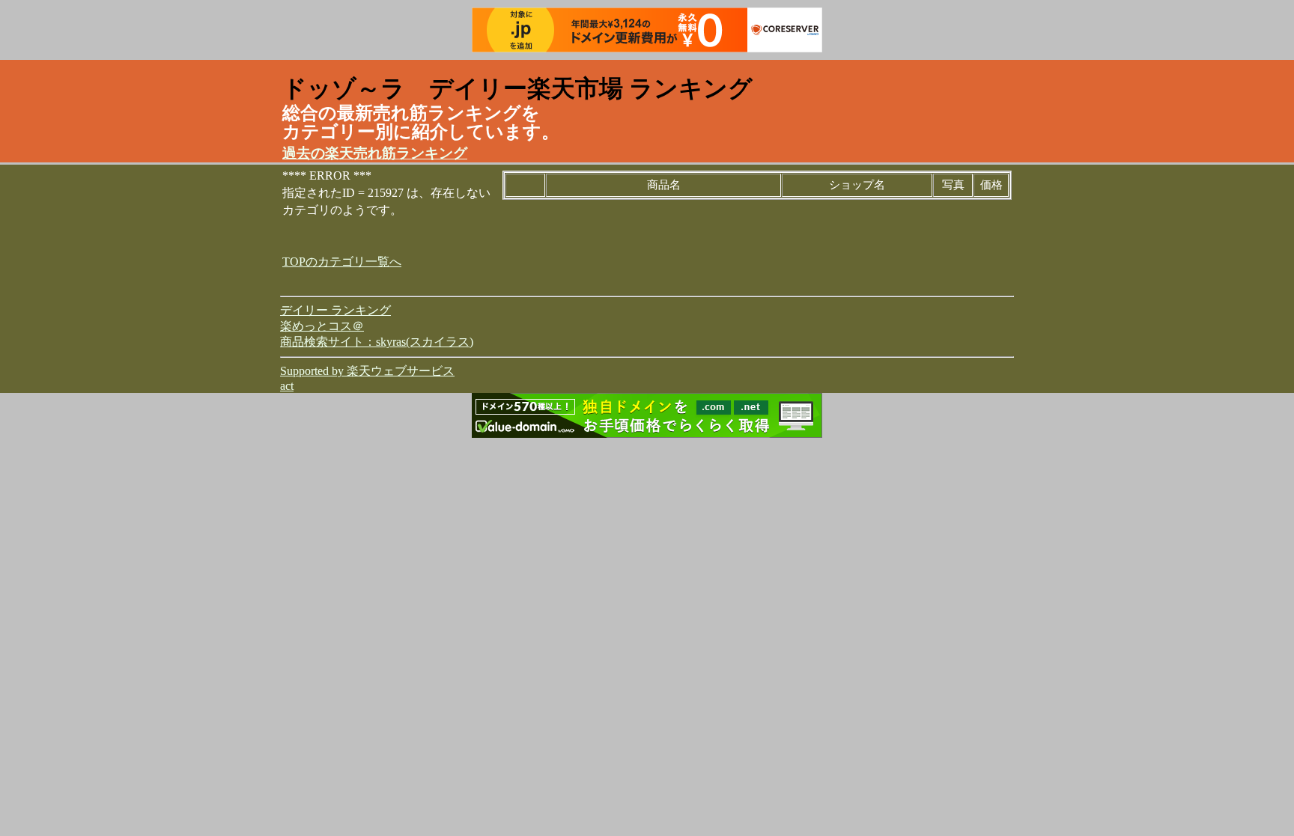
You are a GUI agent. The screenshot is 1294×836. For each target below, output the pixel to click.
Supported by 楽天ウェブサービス (367, 370)
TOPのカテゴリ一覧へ (341, 261)
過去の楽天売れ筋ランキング (374, 153)
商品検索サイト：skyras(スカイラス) (376, 341)
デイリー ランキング (335, 310)
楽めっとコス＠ (322, 326)
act (287, 385)
